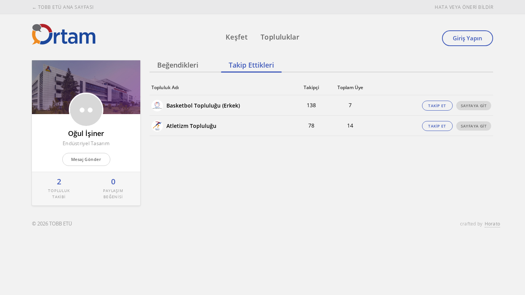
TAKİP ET (437, 105)
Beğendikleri (177, 65)
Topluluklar (280, 36)
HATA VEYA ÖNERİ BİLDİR (464, 7)
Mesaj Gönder (86, 159)
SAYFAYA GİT (474, 105)
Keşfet (237, 36)
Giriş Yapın (467, 38)
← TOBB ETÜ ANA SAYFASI (63, 7)
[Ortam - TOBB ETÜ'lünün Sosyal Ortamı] (63, 34)
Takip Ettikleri (251, 65)
